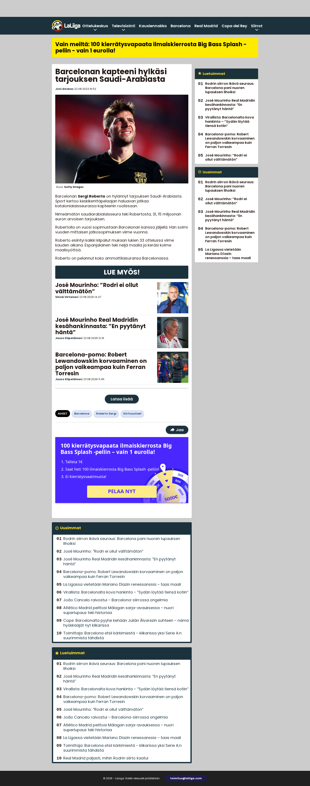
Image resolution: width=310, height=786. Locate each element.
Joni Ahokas (64, 89)
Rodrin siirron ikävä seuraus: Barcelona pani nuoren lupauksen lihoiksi (121, 541)
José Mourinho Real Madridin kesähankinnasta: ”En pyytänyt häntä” (100, 326)
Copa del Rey (234, 25)
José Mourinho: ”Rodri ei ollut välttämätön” (96, 288)
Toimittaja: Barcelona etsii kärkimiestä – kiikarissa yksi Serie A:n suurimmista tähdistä (122, 635)
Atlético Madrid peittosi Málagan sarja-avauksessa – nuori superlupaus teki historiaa (118, 610)
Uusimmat (70, 527)
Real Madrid (206, 25)
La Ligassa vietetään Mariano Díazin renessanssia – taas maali (122, 584)
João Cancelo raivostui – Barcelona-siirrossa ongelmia (115, 600)
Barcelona (181, 25)
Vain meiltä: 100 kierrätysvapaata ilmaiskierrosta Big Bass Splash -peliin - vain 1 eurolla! (151, 47)
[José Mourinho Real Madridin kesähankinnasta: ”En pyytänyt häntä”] (172, 332)
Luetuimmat (72, 652)
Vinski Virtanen (66, 297)
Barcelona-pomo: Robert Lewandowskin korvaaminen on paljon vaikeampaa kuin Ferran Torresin (101, 364)
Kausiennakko (153, 25)
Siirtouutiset (132, 414)
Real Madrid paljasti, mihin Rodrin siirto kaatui (105, 758)
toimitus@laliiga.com (186, 778)
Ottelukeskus (95, 25)
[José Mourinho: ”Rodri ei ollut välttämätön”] (172, 297)
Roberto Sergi (106, 414)
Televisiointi (123, 25)
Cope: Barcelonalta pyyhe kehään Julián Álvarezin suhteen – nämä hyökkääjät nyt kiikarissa (126, 623)
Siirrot (257, 25)
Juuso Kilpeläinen (68, 338)
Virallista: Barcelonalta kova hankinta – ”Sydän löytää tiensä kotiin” (126, 592)
